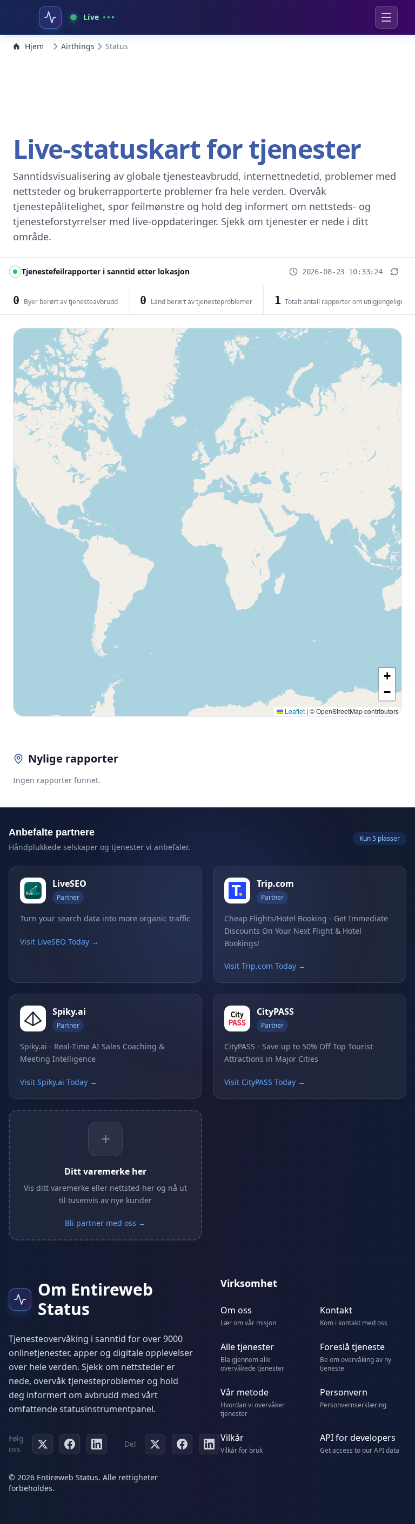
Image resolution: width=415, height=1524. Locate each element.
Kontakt (336, 1310)
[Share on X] (155, 1444)
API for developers (358, 1438)
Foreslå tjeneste (352, 1347)
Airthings (78, 46)
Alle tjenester (247, 1347)
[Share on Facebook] (182, 1444)
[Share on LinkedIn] (209, 1444)
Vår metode (244, 1392)
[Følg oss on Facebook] (69, 1444)
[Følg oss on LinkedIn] (96, 1444)
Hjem (34, 46)
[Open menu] (386, 17)
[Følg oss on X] (42, 1444)
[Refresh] (394, 271)
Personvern (343, 1392)
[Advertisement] (207, 90)
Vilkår (232, 1438)
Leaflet (294, 711)
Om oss (236, 1310)
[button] (387, 676)
